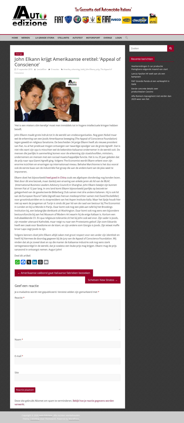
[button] (126, 38)
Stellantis (63, 37)
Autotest (78, 37)
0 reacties (55, 69)
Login (118, 37)
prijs (97, 69)
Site (17, 372)
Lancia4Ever (42, 69)
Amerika (67, 69)
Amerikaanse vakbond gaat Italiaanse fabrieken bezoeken (54, 273)
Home (15, 37)
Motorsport (93, 37)
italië (83, 69)
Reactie (19, 297)
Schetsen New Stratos (103, 280)
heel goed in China (56, 177)
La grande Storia (44, 37)
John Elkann (90, 69)
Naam (19, 339)
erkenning (75, 69)
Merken (25, 37)
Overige (107, 37)
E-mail (19, 356)
